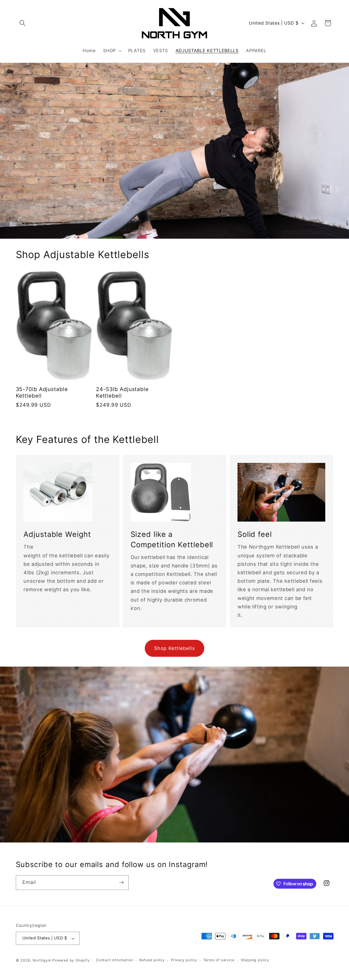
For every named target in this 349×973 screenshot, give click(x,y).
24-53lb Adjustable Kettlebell (122, 392)
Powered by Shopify (71, 960)
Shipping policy (255, 960)
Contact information (114, 960)
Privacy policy (184, 960)
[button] (23, 23)
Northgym (42, 960)
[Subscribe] (121, 882)
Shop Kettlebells (174, 648)
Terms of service (218, 960)
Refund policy (151, 960)
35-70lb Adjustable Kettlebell (42, 392)
